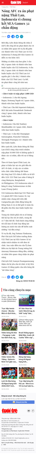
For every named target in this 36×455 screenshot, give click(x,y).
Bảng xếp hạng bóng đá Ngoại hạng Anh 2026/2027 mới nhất (25, 362)
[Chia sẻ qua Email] (21, 36)
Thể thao (13, 7)
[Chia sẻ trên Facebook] (13, 36)
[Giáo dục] (25, 2)
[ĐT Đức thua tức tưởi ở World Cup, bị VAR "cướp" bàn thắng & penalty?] (27, 300)
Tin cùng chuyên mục (17, 290)
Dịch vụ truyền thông (7, 442)
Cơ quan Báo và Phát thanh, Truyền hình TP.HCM (15, 431)
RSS (5, 444)
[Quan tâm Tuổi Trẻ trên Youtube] (28, 410)
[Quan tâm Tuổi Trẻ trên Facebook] (32, 410)
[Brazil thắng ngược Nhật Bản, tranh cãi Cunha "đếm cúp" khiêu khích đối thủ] (27, 325)
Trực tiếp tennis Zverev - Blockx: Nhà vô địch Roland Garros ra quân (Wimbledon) (9, 313)
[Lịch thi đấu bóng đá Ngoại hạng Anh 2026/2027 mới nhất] (9, 373)
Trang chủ (5, 7)
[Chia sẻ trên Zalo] (8, 36)
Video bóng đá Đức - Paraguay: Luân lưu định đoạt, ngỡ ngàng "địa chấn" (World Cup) (9, 338)
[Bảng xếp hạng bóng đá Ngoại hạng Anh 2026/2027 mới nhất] (27, 349)
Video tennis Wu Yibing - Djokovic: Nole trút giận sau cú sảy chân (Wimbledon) (9, 362)
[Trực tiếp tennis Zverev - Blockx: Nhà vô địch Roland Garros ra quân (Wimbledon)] (9, 300)
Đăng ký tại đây (21, 402)
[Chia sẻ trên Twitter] (17, 36)
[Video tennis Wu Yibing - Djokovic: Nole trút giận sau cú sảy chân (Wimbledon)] (9, 349)
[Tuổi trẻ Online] (16, 2)
